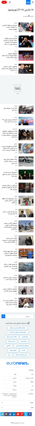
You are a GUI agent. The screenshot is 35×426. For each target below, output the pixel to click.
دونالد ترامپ (24, 341)
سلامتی (14, 382)
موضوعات (31, 370)
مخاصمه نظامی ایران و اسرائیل (17, 328)
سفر (33, 386)
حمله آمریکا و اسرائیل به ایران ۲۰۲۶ (17, 332)
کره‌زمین (14, 378)
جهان (15, 374)
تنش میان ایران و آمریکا (21, 355)
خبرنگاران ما (31, 394)
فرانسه (23, 350)
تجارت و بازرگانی (29, 378)
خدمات (32, 403)
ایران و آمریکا (11, 341)
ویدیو (32, 390)
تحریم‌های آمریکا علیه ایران (22, 346)
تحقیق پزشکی (13, 350)
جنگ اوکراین (25, 337)
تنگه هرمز (8, 346)
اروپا (32, 374)
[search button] (3, 316)
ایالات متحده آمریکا (12, 337)
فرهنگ (14, 386)
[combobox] (17, 316)
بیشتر (32, 407)
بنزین (9, 355)
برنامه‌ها (14, 390)
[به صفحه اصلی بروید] (28, 2)
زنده (4, 2)
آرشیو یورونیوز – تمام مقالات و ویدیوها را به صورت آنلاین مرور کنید (9, 395)
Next (32, 382)
